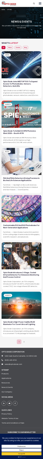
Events (18, 47)
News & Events (7, 387)
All (3, 47)
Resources (6, 383)
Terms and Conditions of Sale (13, 423)
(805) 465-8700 (11, 360)
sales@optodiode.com (13, 364)
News (10, 47)
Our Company (7, 392)
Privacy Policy (7, 414)
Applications (6, 378)
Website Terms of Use (10, 418)
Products (5, 374)
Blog (25, 47)
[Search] (34, 3)
